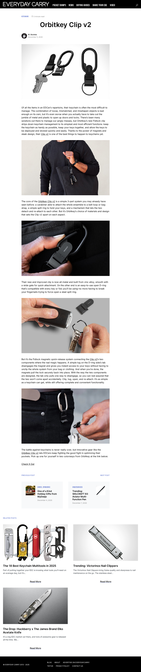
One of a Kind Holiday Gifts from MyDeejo (47, 494)
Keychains (25, 16)
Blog (49, 662)
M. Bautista (32, 35)
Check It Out (27, 464)
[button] (137, 5)
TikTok (50, 666)
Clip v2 (44, 134)
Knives (39, 487)
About (57, 662)
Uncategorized (77, 487)
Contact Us (77, 666)
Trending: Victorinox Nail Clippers (95, 565)
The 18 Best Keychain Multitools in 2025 (29, 565)
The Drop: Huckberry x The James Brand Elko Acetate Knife (33, 630)
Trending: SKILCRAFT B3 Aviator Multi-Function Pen (80, 495)
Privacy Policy (62, 666)
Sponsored (46, 487)
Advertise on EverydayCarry (76, 662)
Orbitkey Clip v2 (46, 201)
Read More (35, 581)
